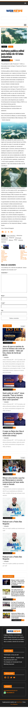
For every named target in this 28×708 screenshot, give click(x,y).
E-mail (3, 303)
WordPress (19, 702)
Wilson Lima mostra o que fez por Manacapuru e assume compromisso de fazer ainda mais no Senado (13, 481)
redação (18, 60)
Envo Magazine (14, 704)
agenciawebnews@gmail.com (10, 690)
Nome (3, 295)
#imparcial (11, 237)
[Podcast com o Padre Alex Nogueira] (14, 507)
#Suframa (3, 242)
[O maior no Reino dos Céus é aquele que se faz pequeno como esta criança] (14, 419)
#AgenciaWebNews (10, 236)
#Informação (18, 238)
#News (15, 240)
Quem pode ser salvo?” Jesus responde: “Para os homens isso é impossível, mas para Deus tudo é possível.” (13, 396)
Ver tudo (22, 326)
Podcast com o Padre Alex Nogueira (12, 523)
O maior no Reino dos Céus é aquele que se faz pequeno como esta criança (13, 433)
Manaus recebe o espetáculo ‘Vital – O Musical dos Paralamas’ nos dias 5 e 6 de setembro (18, 582)
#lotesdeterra (4, 240)
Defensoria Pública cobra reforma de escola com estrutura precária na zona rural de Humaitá (18, 616)
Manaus (10, 46)
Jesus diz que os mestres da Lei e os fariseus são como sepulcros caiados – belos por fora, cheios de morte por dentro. (14, 350)
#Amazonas (19, 235)
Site (2, 310)
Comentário (4, 272)
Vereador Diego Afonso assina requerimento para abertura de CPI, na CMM (23, 255)
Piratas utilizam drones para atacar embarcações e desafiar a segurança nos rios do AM (4, 256)
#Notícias (20, 240)
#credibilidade (4, 238)
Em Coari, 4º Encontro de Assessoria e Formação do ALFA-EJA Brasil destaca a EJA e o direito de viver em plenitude (18, 605)
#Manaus (11, 240)
